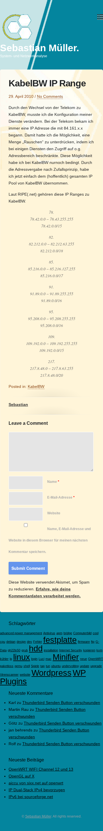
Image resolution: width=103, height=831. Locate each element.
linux (21, 657)
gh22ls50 (14, 650)
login (34, 659)
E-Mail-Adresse (61, 497)
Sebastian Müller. (39, 47)
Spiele (35, 666)
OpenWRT (95, 659)
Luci (41, 659)
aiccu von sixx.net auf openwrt (36, 783)
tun (48, 666)
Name (53, 482)
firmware (84, 641)
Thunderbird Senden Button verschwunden (61, 702)
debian (10, 641)
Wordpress (51, 672)
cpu (2, 641)
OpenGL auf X (21, 776)
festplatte (60, 639)
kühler (4, 659)
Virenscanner (9, 674)
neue (83, 659)
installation (51, 650)
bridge (68, 633)
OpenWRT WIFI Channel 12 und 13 (41, 769)
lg (11, 659)
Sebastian (18, 404)
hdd (36, 648)
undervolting (70, 666)
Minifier (66, 657)
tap (42, 666)
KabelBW (36, 386)
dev (29, 641)
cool (95, 633)
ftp (92, 641)
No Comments (50, 96)
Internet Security (70, 650)
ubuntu (56, 666)
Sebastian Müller (38, 816)
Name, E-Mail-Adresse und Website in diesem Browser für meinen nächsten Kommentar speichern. (50, 540)
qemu (18, 666)
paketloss (6, 666)
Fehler (37, 641)
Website (53, 513)
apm (59, 633)
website (25, 674)
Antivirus (49, 633)
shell (26, 666)
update (84, 666)
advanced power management (21, 633)
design (21, 641)
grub (24, 650)
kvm (99, 650)
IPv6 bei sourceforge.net (31, 796)
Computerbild (82, 633)
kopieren (89, 650)
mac (48, 659)
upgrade (96, 666)
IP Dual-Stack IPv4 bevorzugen (37, 790)
